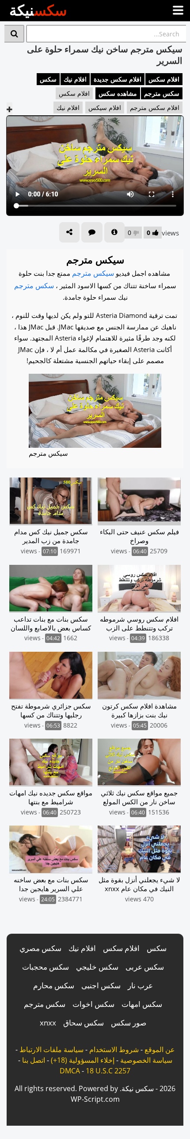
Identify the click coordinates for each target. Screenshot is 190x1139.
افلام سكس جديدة (117, 79)
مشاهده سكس (118, 93)
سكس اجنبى (101, 985)
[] (14, 34)
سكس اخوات (93, 1004)
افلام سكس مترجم (154, 107)
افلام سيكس (104, 107)
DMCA (70, 1071)
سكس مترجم (161, 93)
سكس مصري (40, 948)
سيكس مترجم (93, 273)
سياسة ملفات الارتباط (51, 1049)
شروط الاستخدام (114, 1049)
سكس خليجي (97, 967)
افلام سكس (163, 79)
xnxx (48, 1023)
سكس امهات (142, 1004)
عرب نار (140, 985)
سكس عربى (144, 967)
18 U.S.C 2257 (108, 1071)
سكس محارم (53, 985)
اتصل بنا (33, 1060)
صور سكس (128, 1023)
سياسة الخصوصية (146, 1060)
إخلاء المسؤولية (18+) (82, 1060)
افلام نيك (75, 79)
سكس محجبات (45, 967)
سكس (48, 79)
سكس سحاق (83, 1023)
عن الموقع (159, 1049)
